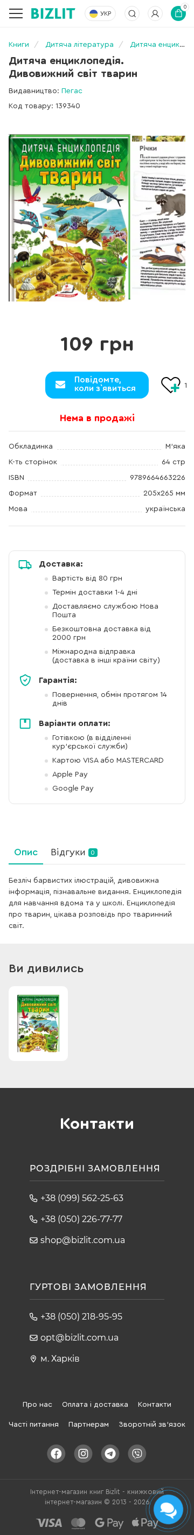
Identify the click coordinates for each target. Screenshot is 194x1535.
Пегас (71, 91)
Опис (26, 852)
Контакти (154, 1404)
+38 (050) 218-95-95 (81, 1316)
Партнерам (88, 1424)
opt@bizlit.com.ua (79, 1337)
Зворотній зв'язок (152, 1424)
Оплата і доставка (95, 1404)
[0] (69, 218)
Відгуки (73, 852)
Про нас (37, 1404)
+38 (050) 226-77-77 (81, 1219)
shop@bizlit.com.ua (82, 1240)
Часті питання (34, 1424)
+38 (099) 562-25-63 (81, 1198)
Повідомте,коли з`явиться (105, 384)
